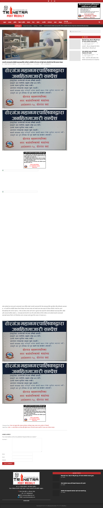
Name (3, 454)
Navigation (39, 505)
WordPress (64, 505)
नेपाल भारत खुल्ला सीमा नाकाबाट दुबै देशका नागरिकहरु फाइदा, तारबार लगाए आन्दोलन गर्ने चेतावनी (29, 425)
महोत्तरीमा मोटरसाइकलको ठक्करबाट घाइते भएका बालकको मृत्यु (73, 490)
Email (3, 457)
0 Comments (47, 64)
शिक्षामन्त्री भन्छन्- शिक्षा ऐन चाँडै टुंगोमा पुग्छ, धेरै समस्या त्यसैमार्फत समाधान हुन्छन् (77, 475)
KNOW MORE (26, 500)
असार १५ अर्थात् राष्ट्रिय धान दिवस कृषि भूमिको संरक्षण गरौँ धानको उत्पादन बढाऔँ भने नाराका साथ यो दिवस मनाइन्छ (31, 427)
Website (4, 460)
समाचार (37, 64)
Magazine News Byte (52, 505)
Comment (4, 439)
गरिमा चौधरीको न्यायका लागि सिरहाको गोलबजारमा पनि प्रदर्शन (73, 483)
